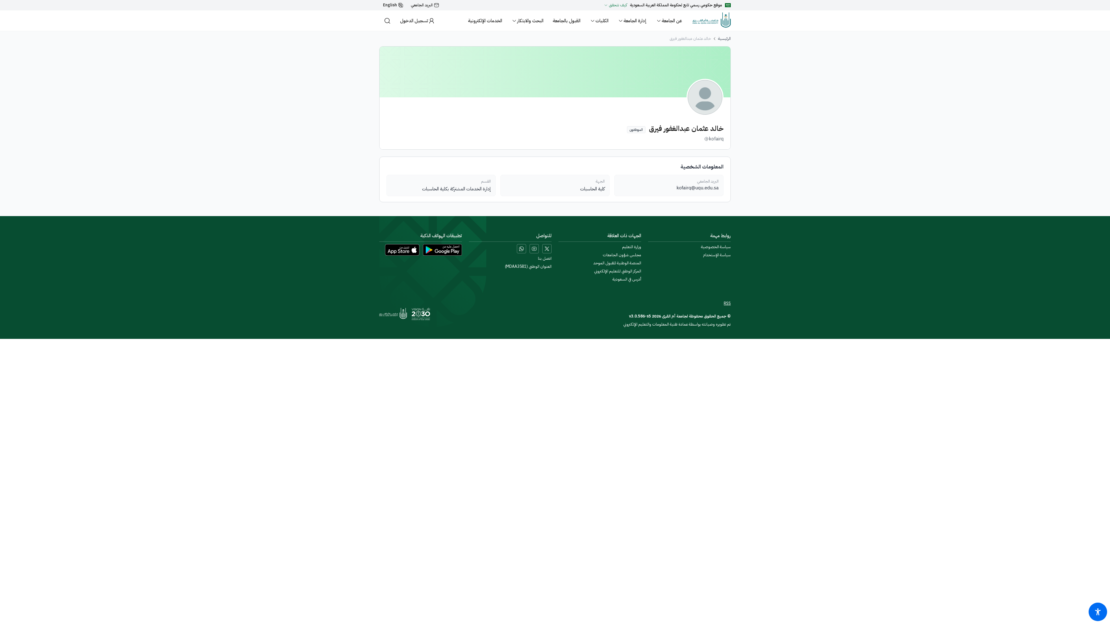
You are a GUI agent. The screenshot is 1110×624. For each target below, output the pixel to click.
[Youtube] (534, 248)
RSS (727, 304)
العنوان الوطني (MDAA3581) (528, 267)
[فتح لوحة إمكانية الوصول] (1098, 612)
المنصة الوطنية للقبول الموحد (617, 263)
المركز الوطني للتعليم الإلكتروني (617, 271)
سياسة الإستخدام (717, 255)
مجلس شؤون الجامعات (622, 255)
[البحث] (387, 20)
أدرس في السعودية (627, 279)
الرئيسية (724, 39)
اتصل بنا (545, 258)
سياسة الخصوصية (716, 247)
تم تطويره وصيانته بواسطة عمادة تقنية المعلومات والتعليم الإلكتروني (677, 324)
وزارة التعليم (631, 247)
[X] (547, 248)
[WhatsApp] (521, 248)
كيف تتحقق (618, 5)
